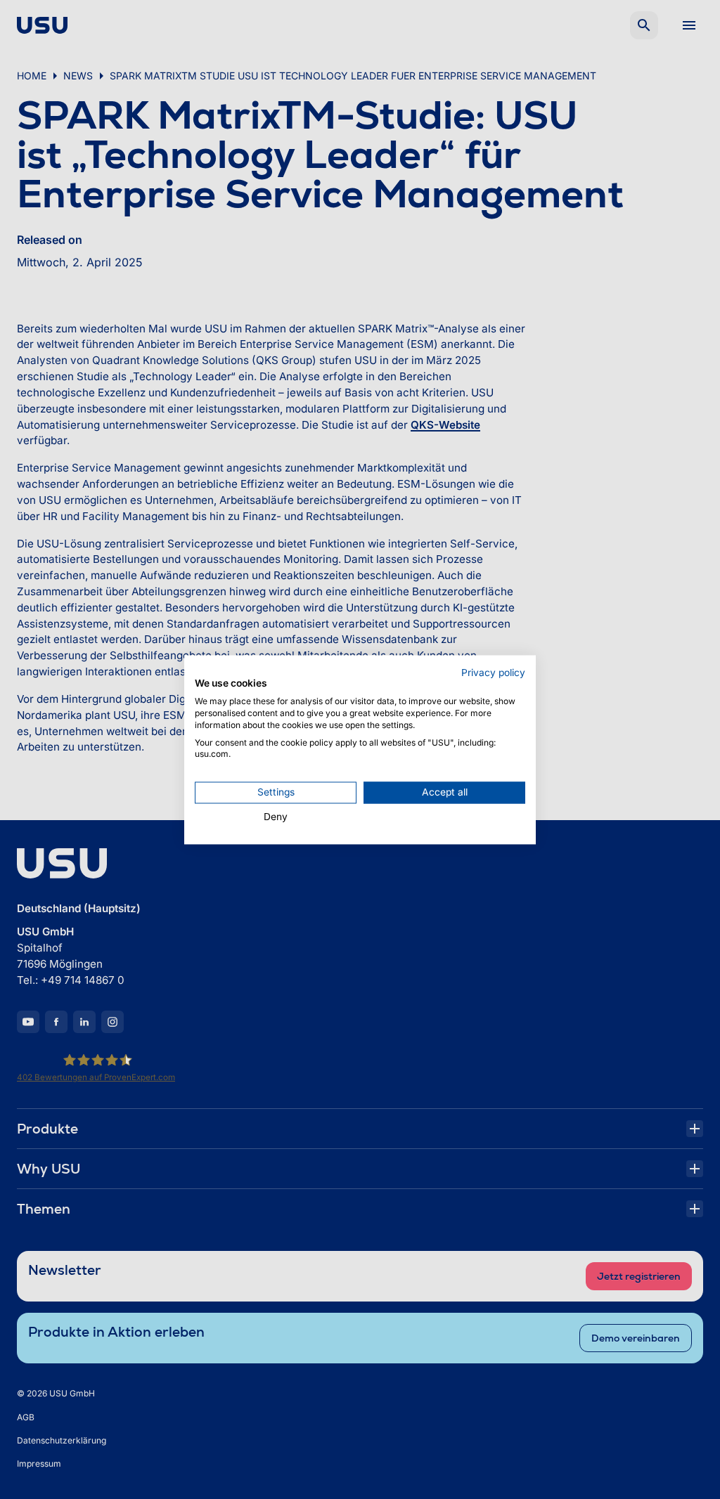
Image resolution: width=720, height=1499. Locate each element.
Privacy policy (493, 672)
